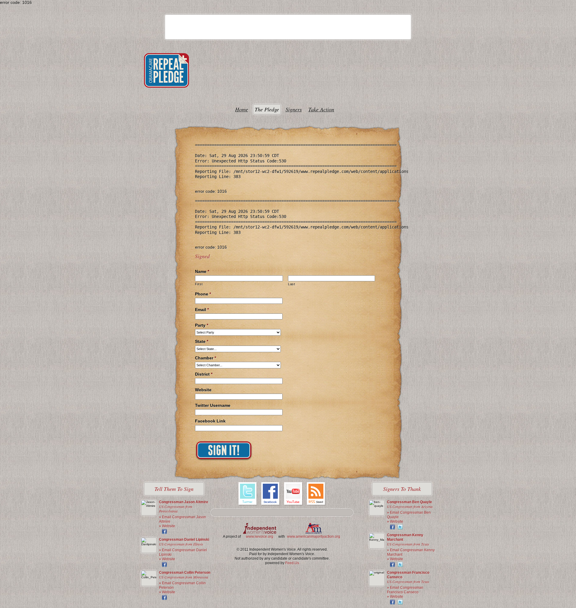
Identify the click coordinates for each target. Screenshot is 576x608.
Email (202, 309)
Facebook (270, 494)
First (198, 284)
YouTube (293, 494)
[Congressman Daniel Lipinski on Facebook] (164, 564)
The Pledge (267, 109)
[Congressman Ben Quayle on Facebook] (392, 527)
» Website (167, 526)
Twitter (247, 494)
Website (203, 389)
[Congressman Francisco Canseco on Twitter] (400, 602)
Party (201, 325)
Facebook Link (210, 421)
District (203, 374)
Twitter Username (212, 405)
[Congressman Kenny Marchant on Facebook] (392, 564)
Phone (203, 294)
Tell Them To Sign (174, 488)
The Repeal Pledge (166, 70)
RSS (316, 494)
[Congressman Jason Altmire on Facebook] (164, 531)
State (201, 341)
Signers (294, 109)
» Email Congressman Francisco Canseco (405, 589)
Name (202, 271)
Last (291, 284)
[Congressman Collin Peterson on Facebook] (164, 597)
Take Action (321, 109)
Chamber (205, 357)
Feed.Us (292, 563)
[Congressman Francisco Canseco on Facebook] (392, 602)
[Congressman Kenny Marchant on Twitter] (400, 564)
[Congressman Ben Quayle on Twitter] (400, 527)
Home (241, 109)
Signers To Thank (402, 488)
